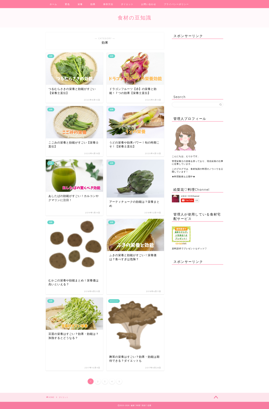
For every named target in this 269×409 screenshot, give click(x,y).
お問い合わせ (148, 4)
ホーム (53, 4)
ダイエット (127, 4)
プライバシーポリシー (176, 4)
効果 (92, 4)
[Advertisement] (191, 65)
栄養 (80, 4)
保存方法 (108, 4)
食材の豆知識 (134, 17)
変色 (67, 4)
